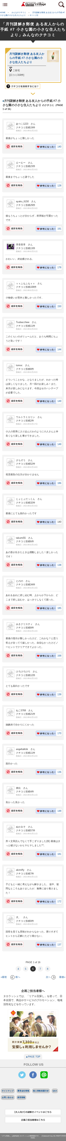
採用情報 (21, 1097)
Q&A (55, 1091)
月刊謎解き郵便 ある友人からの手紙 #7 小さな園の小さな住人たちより (27, 58)
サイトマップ (8, 1091)
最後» (62, 977)
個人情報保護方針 (41, 1091)
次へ (48, 977)
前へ (17, 977)
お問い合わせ (8, 1097)
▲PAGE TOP (33, 1056)
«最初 (4, 977)
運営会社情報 (23, 1091)
